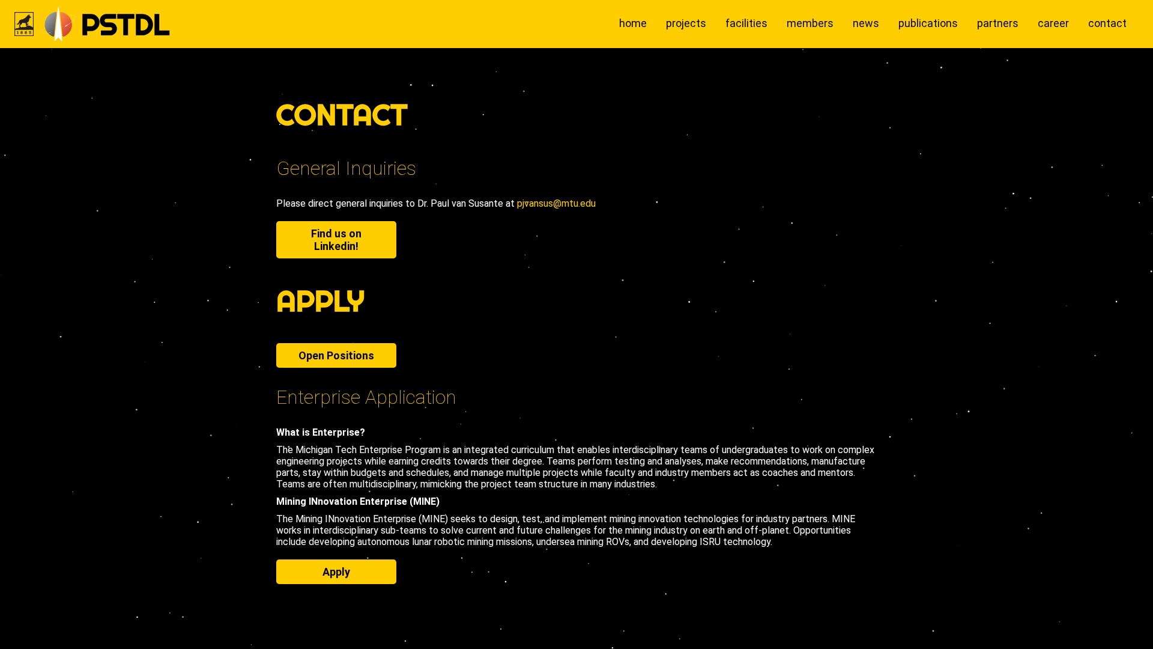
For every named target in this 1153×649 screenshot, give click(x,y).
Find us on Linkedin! (336, 239)
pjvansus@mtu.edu (556, 203)
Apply (336, 571)
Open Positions (336, 355)
